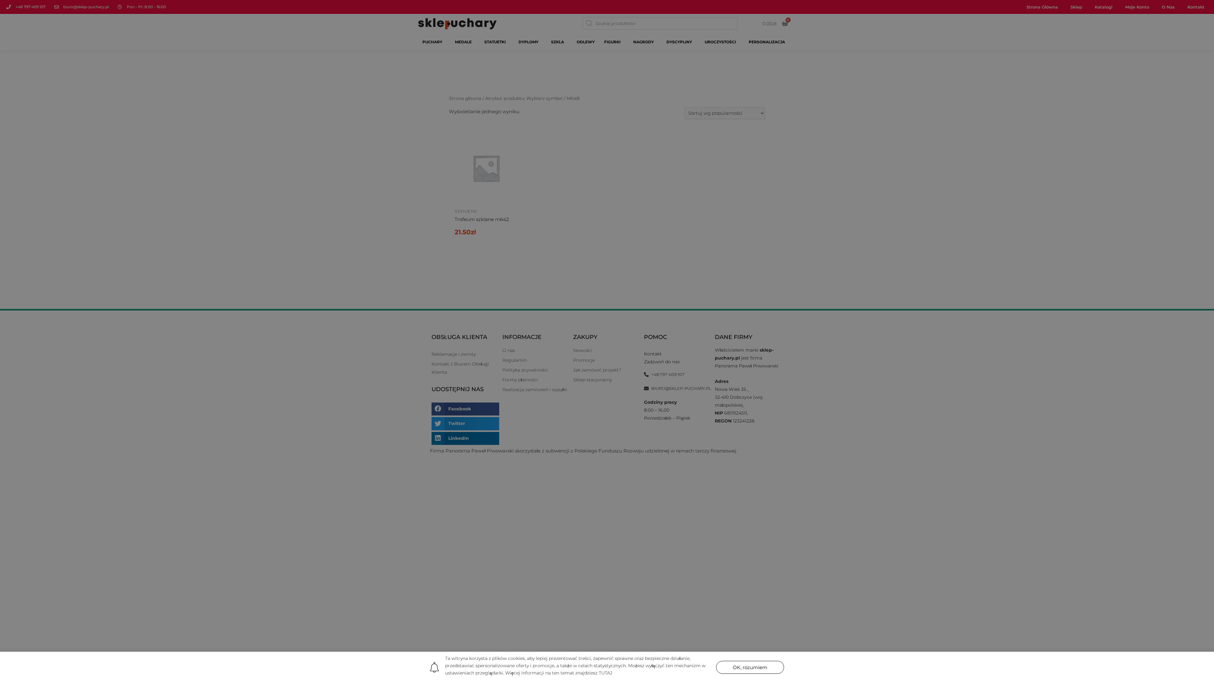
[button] (750, 667)
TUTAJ (605, 673)
